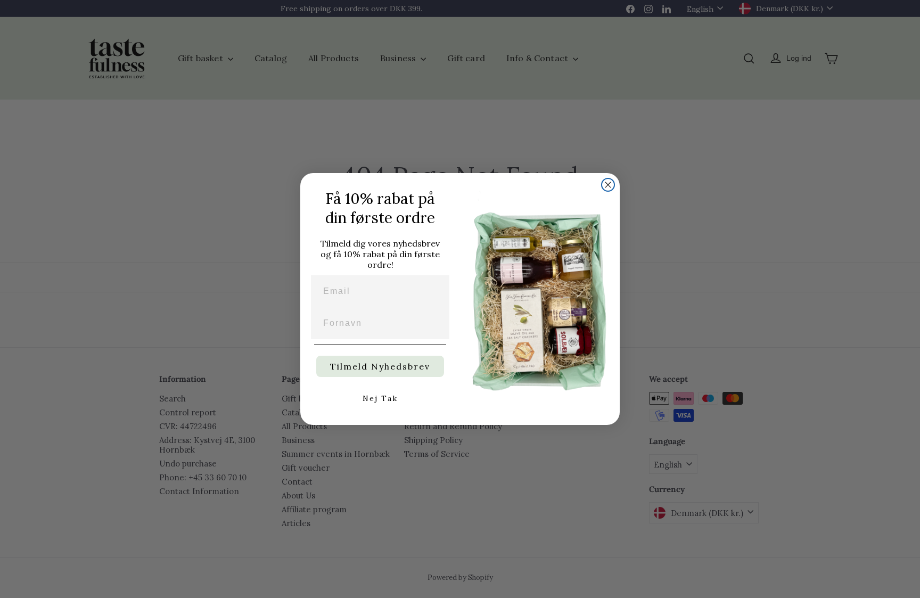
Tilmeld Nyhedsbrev (380, 366)
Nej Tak (380, 398)
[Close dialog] (608, 184)
